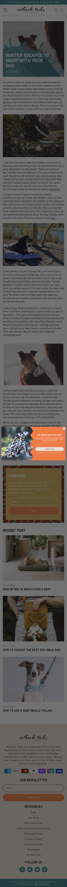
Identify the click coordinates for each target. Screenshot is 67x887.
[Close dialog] (64, 428)
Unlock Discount (49, 449)
